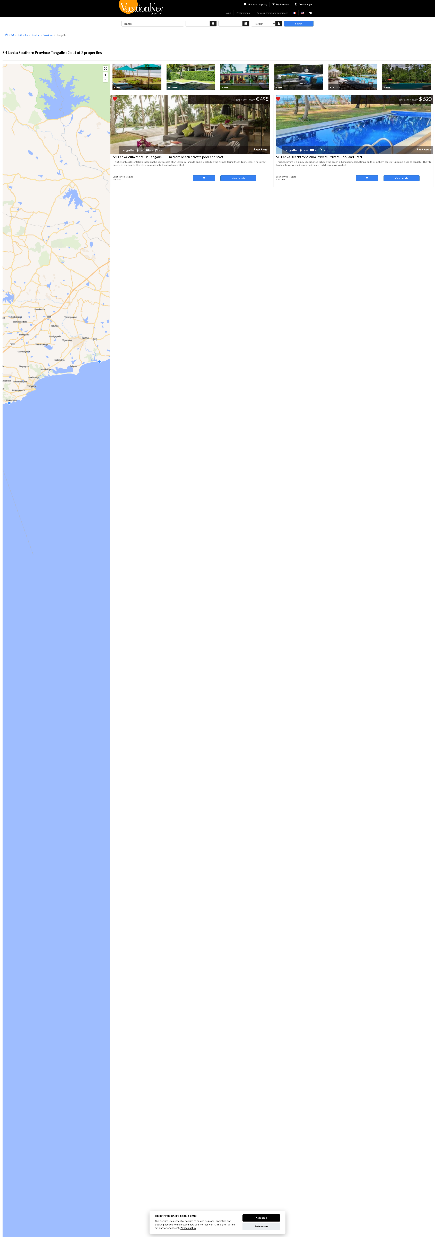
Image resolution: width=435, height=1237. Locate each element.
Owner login (305, 4)
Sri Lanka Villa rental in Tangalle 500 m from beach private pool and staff (168, 157)
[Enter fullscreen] (105, 68)
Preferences (261, 1226)
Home (228, 12)
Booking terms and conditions (272, 12)
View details (238, 178)
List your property (257, 4)
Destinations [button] (243, 12)
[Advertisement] (271, 40)
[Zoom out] (105, 79)
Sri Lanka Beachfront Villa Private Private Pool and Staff (319, 157)
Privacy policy (188, 1228)
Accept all (261, 1217)
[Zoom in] (105, 74)
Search (298, 23)
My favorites (283, 4)
